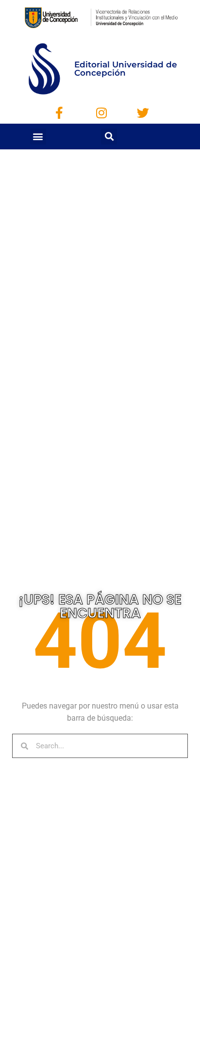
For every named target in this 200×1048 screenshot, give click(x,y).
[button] (38, 137)
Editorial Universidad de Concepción (125, 69)
